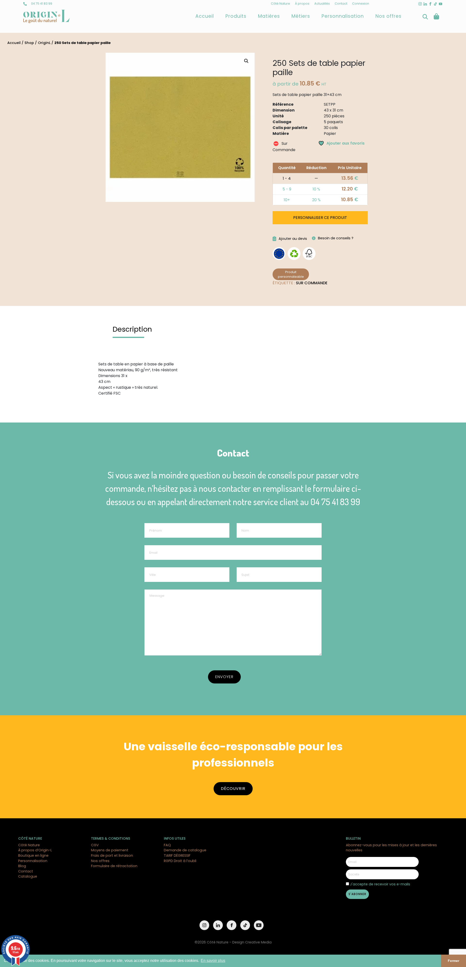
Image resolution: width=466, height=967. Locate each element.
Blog (22, 865)
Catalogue (27, 876)
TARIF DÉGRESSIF (177, 855)
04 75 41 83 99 (41, 3)
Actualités (322, 3)
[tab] (132, 329)
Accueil (204, 16)
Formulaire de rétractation (114, 865)
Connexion (360, 3)
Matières (269, 16)
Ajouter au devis (293, 238)
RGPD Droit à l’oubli (180, 860)
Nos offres (388, 16)
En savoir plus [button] (213, 960)
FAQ (167, 845)
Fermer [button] (453, 961)
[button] (246, 61)
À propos (302, 3)
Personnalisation (343, 16)
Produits (235, 16)
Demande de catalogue (185, 850)
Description (132, 329)
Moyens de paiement (109, 850)
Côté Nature (280, 3)
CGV (95, 845)
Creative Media (258, 942)
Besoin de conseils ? (335, 238)
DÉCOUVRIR (233, 788)
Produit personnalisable (291, 274)
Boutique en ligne (33, 855)
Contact (341, 3)
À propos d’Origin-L (35, 850)
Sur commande (311, 283)
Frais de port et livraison (112, 855)
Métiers (300, 16)
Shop (29, 42)
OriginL (44, 42)
